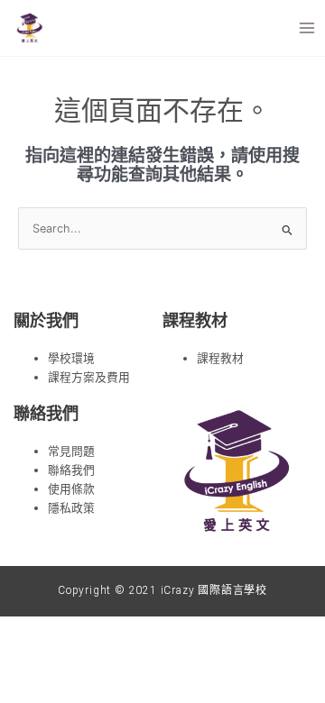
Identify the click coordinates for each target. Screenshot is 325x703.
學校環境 (71, 358)
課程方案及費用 (89, 377)
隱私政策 (71, 508)
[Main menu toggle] (307, 27)
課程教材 (220, 358)
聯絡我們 (71, 470)
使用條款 (71, 489)
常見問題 (71, 451)
